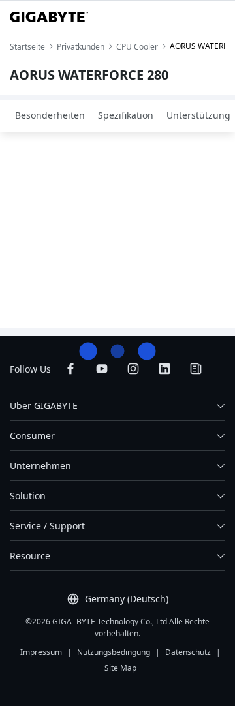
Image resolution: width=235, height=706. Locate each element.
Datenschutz (188, 652)
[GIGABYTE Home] (49, 17)
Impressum (41, 652)
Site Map (120, 667)
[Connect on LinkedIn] (164, 368)
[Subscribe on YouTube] (102, 368)
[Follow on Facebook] (70, 368)
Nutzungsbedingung (113, 652)
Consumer (32, 435)
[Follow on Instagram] (133, 368)
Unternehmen (40, 465)
